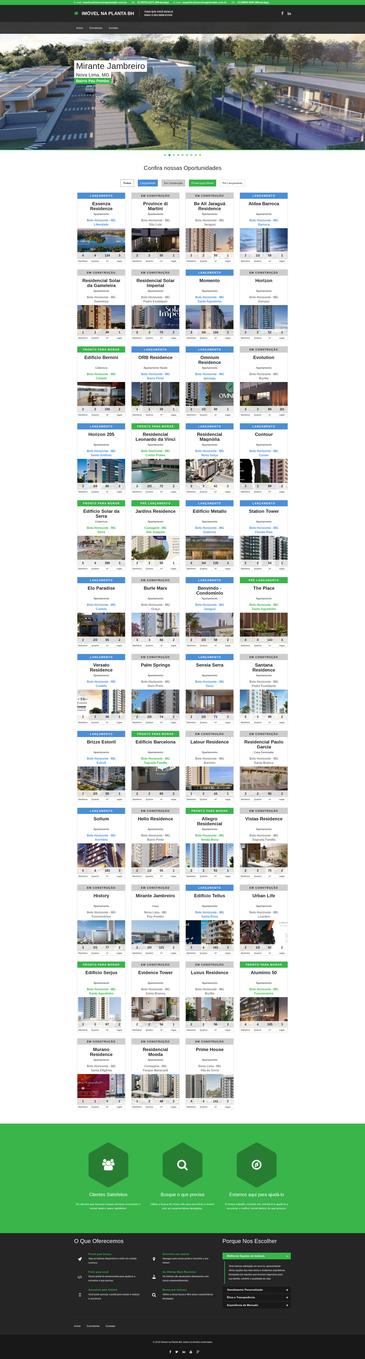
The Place (264, 588)
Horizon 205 (101, 434)
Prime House (210, 1049)
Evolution (263, 357)
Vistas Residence (263, 818)
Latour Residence (209, 741)
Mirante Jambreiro (155, 895)
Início (79, 27)
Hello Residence (155, 818)
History (101, 895)
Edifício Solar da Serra (101, 514)
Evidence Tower (155, 972)
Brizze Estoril (101, 741)
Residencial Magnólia (209, 437)
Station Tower (264, 511)
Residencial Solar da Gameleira (101, 283)
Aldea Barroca (263, 203)
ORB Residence (155, 357)
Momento (209, 280)
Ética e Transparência (241, 1297)
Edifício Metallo (210, 511)
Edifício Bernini (101, 357)
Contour (264, 434)
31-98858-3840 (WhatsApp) (253, 2)
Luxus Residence (209, 972)
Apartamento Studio (155, 367)
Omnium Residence (209, 360)
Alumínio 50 (264, 972)
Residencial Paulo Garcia (263, 744)
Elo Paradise (101, 588)
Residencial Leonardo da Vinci (155, 437)
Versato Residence (101, 667)
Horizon (263, 280)
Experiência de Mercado (242, 1305)
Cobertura (101, 367)
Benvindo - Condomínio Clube (209, 593)
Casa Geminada (264, 752)
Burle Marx (155, 588)
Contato (113, 27)
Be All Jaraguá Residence (209, 206)
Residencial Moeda (155, 1052)
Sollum (101, 818)
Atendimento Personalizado (245, 1289)
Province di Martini (155, 206)
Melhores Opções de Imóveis (246, 1255)
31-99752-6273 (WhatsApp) (153, 2)
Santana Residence (263, 667)
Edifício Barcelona (155, 741)
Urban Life (263, 895)
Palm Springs (155, 665)
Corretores (95, 27)
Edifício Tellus (209, 895)
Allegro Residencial (209, 821)
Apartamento (101, 213)
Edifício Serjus (101, 972)
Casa (155, 906)
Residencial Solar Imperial (155, 283)
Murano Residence (101, 1052)
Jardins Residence (155, 511)
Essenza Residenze (101, 206)
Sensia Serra (209, 665)
